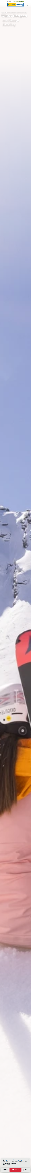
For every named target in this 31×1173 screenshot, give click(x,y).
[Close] (28, 1159)
